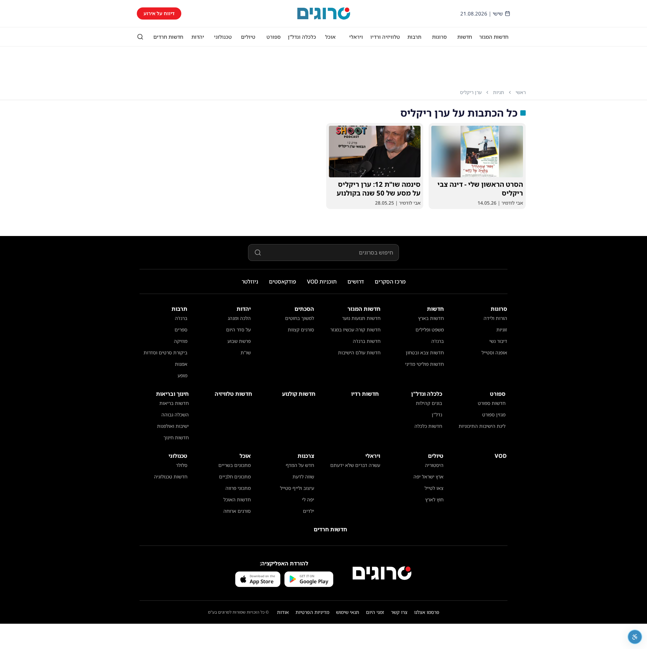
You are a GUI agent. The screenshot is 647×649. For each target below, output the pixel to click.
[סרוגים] (382, 573)
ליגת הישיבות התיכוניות (482, 426)
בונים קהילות (429, 403)
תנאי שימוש (347, 612)
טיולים (248, 36)
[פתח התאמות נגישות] (635, 637)
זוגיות (501, 329)
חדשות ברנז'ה (366, 341)
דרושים (355, 281)
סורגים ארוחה (237, 511)
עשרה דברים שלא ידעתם (355, 465)
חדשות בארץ (431, 318)
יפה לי (308, 499)
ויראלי (356, 36)
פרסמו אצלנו (426, 612)
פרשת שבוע (239, 341)
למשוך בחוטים (299, 318)
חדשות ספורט (491, 403)
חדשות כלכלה (428, 426)
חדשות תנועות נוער (361, 318)
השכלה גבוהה (175, 414)
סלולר (181, 465)
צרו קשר (399, 612)
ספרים (181, 329)
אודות (283, 612)
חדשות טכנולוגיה (170, 476)
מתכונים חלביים (235, 476)
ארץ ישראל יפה (428, 476)
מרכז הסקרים (390, 281)
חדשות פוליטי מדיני (424, 364)
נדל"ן (437, 414)
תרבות (414, 36)
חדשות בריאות (174, 403)
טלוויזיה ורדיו (385, 36)
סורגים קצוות (301, 329)
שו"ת (246, 352)
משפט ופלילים (429, 329)
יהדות (197, 36)
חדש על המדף (300, 465)
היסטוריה (434, 465)
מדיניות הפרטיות (312, 612)
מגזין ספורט (493, 414)
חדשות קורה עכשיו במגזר (355, 329)
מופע (182, 375)
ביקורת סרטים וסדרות (165, 352)
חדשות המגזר (494, 36)
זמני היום (375, 612)
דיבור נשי (498, 341)
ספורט (274, 36)
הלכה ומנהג (239, 318)
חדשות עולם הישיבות (359, 352)
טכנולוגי (223, 36)
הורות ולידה (495, 318)
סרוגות (439, 36)
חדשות (464, 36)
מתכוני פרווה (238, 488)
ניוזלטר (250, 281)
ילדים (308, 511)
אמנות (181, 364)
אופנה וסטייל (494, 352)
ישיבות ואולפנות (173, 426)
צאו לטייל (434, 488)
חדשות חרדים (168, 36)
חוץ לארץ (434, 499)
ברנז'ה (437, 341)
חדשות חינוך (176, 437)
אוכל (330, 36)
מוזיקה (180, 341)
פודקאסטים (282, 281)
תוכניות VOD (322, 281)
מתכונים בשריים (234, 465)
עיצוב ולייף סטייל (297, 488)
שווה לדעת (303, 476)
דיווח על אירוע (159, 13)
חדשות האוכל (237, 499)
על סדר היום (238, 329)
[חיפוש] (140, 36)
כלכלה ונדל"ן (302, 36)
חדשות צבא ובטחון (425, 352)
